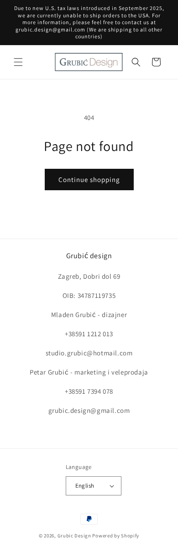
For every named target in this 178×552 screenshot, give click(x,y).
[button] (18, 62)
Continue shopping (89, 179)
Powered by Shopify (115, 535)
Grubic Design (74, 535)
